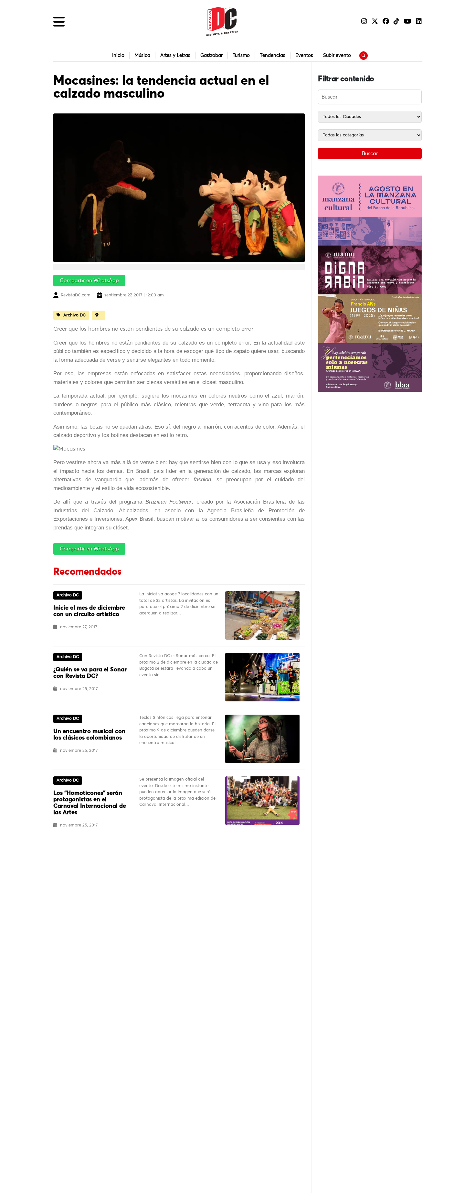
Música (142, 55)
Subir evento (337, 55)
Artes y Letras (175, 55)
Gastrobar (211, 55)
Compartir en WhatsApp (89, 280)
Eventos (304, 55)
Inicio (118, 55)
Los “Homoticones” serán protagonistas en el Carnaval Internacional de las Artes (89, 802)
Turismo (241, 55)
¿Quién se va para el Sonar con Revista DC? (90, 673)
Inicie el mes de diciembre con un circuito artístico (89, 611)
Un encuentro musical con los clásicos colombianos (89, 735)
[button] (59, 21)
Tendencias (272, 55)
